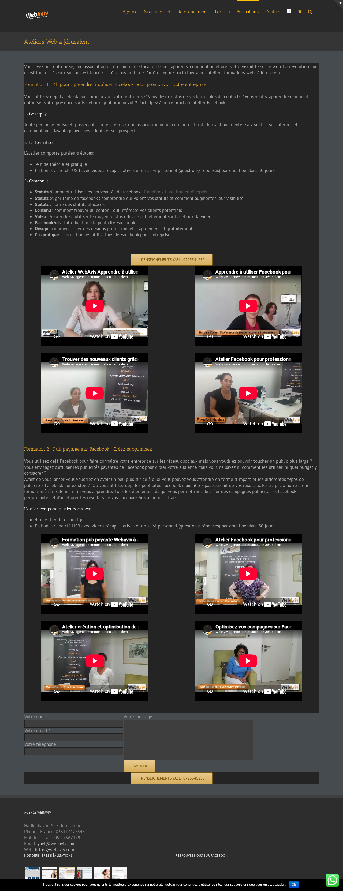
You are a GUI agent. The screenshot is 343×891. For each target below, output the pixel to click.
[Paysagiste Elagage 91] (84, 874)
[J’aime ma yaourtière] (119, 874)
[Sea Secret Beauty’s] (102, 874)
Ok (294, 885)
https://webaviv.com (54, 850)
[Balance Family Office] (32, 874)
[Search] (310, 11)
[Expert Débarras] (67, 874)
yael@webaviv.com (57, 844)
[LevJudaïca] (50, 874)
